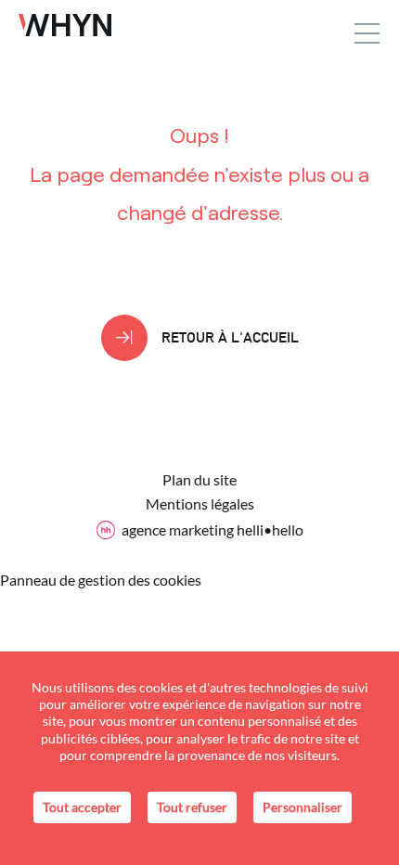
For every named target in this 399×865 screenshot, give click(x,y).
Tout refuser (192, 807)
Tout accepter (82, 807)
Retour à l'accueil (230, 337)
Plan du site (199, 479)
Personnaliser (302, 807)
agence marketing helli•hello (212, 529)
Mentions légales (200, 504)
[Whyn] (65, 25)
